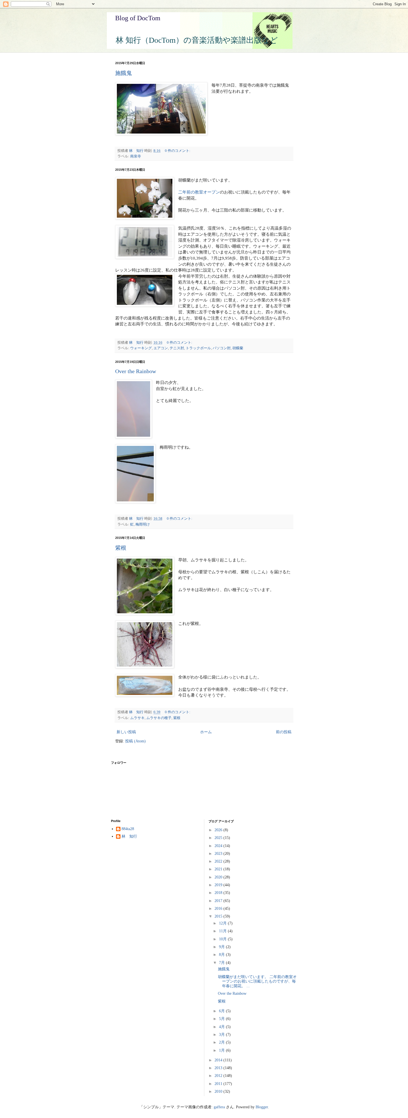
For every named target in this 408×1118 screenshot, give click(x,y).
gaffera (219, 1107)
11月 (223, 931)
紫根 (120, 548)
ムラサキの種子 (159, 718)
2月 (222, 1042)
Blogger (262, 1107)
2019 (219, 885)
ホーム (206, 732)
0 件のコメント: (178, 151)
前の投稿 (283, 732)
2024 (219, 846)
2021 (219, 869)
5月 (222, 1019)
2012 (219, 1076)
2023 (219, 853)
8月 (222, 955)
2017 (219, 901)
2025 (219, 838)
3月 (222, 1034)
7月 (222, 963)
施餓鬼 (123, 73)
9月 (222, 947)
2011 (219, 1084)
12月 (223, 923)
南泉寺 (135, 156)
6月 (222, 1011)
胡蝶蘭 (237, 348)
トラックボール (198, 348)
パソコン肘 (222, 348)
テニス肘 (177, 348)
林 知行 (129, 836)
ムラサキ (137, 718)
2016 (219, 908)
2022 (219, 861)
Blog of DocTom (137, 18)
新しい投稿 (126, 732)
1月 (222, 1050)
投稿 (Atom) (135, 741)
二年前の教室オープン (199, 192)
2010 (219, 1091)
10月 (223, 939)
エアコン (160, 348)
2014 (219, 1060)
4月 (222, 1027)
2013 (219, 1068)
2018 (219, 893)
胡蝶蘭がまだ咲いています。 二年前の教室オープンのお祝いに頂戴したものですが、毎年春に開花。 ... (257, 981)
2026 (219, 830)
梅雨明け (142, 524)
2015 (219, 916)
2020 (219, 877)
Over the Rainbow (135, 371)
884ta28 (128, 829)
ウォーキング (141, 348)
